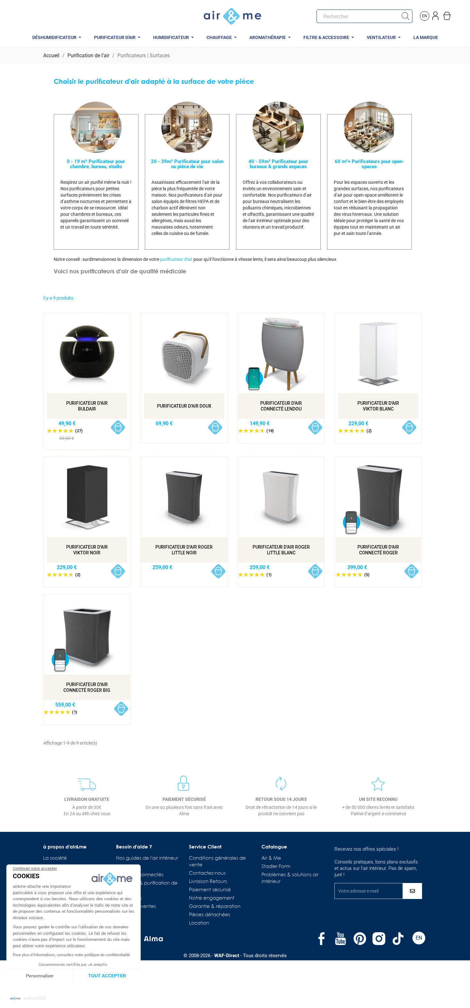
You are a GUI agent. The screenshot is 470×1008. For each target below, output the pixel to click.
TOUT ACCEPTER (107, 975)
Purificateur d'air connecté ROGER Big (86, 687)
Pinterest (359, 938)
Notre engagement (211, 898)
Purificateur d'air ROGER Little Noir (184, 549)
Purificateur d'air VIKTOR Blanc (378, 406)
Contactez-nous (207, 873)
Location (199, 923)
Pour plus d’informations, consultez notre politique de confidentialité (71, 955)
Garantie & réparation (214, 906)
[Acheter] (118, 427)
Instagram (378, 938)
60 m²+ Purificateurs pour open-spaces (369, 164)
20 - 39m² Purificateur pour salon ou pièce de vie (187, 164)
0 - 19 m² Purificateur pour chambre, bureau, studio (96, 164)
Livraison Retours (208, 881)
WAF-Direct (226, 955)
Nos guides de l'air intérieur (147, 858)
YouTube (340, 938)
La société (55, 858)
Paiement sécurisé (210, 890)
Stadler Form (276, 866)
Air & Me (271, 858)
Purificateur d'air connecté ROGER (378, 549)
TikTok (398, 938)
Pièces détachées (209, 915)
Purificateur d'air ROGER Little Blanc (281, 549)
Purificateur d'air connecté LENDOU (281, 406)
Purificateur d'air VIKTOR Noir (87, 549)
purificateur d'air (176, 259)
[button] (28, 998)
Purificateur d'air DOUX (184, 406)
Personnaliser (40, 975)
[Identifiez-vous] (436, 15)
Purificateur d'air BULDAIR (87, 406)
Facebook (321, 938)
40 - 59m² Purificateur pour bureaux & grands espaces (278, 164)
